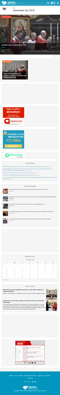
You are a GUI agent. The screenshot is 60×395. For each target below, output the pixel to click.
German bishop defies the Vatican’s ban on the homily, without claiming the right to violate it (30, 219)
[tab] (23, 343)
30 (37, 276)
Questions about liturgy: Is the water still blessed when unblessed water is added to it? (28, 189)
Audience (20, 375)
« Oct (4, 279)
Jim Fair (3, 51)
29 (30, 276)
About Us (11, 375)
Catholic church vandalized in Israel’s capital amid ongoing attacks (18, 175)
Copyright (47, 375)
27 (14, 276)
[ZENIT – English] (17, 3)
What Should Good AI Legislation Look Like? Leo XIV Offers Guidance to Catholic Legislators (24, 166)
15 (30, 271)
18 (53, 271)
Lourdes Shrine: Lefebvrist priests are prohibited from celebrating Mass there (26, 204)
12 (6, 271)
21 (22, 273)
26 (6, 276)
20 (14, 273)
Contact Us (30, 378)
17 (45, 271)
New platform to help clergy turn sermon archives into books (17, 172)
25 (53, 273)
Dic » (7, 279)
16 (37, 271)
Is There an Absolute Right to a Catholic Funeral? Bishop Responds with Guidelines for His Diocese (31, 211)
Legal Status (41, 375)
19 (6, 273)
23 (37, 273)
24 (45, 273)
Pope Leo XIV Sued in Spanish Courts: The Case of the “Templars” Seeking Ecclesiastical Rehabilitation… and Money (33, 197)
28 (22, 276)
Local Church (7, 61)
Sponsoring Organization (30, 375)
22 (30, 273)
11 (53, 268)
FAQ (16, 375)
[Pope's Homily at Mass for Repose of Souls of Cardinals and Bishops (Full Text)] (15, 69)
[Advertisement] (30, 94)
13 (14, 271)
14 (22, 271)
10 (45, 268)
